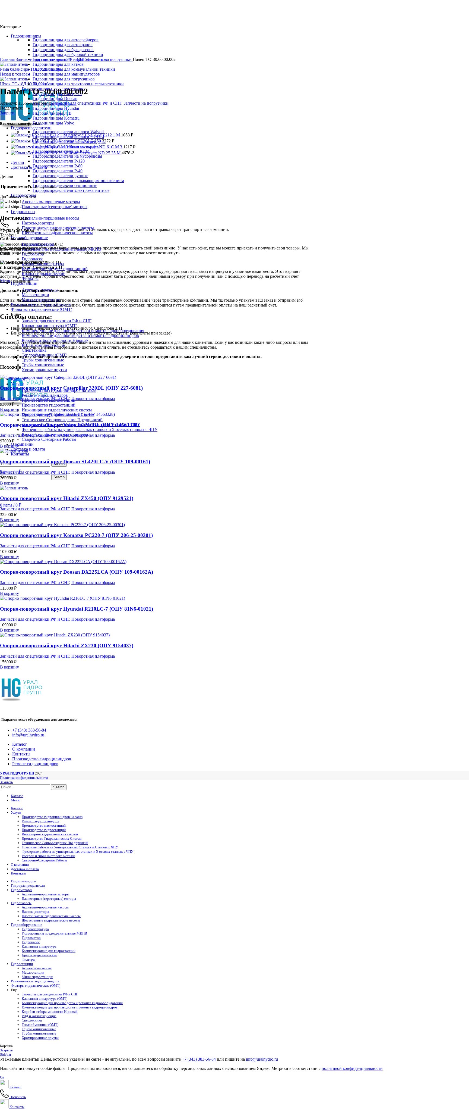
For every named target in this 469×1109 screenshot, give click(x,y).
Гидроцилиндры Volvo (53, 123)
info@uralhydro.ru (262, 1059)
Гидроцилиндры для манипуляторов (66, 74)
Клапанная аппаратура (39, 946)
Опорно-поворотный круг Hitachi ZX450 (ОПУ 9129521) (66, 498)
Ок (2, 1077)
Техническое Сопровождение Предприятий (62, 419)
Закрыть (7, 113)
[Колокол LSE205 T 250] (35, 141)
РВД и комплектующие (39, 1016)
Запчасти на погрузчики (110, 59)
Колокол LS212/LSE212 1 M (94, 135)
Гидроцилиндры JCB (52, 113)
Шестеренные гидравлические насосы (57, 232)
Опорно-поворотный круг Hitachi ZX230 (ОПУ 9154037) (66, 645)
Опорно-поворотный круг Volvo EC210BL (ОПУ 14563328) (69, 425)
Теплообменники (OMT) (40, 1025)
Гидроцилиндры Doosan (55, 98)
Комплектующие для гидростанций (55, 268)
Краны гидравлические (39, 955)
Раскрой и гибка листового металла (48, 856)
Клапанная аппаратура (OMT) (44, 998)
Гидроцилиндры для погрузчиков (64, 79)
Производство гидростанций (48, 405)
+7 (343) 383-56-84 (199, 1059)
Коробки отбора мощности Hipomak (50, 1012)
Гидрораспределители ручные (60, 175)
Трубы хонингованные (43, 360)
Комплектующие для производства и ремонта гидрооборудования (72, 1003)
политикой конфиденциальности (352, 1068)
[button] (9, 409)
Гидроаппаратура (38, 244)
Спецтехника (34, 350)
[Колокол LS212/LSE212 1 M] (39, 135)
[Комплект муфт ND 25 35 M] (39, 153)
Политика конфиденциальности (24, 778)
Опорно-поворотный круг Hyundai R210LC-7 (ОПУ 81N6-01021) (76, 609)
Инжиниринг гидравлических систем (57, 410)
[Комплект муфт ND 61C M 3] (40, 147)
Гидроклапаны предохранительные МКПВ (54, 933)
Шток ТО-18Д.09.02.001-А (24, 84)
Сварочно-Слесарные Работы (49, 439)
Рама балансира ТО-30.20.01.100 (30, 69)
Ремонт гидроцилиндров (45, 395)
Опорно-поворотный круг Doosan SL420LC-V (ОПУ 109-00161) (75, 461)
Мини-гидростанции (37, 977)
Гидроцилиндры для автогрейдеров (66, 40)
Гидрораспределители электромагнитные (71, 190)
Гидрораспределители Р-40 (58, 170)
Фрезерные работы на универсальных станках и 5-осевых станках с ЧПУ (89, 429)
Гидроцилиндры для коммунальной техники (74, 69)
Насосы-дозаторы (38, 223)
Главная (8, 59)
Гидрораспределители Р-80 (58, 166)
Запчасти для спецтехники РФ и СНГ (56, 320)
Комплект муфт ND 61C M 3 (96, 147)
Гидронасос (32, 259)
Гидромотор (31, 938)
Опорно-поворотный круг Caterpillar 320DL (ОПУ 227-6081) (71, 388)
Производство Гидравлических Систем (51, 838)
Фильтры (28, 959)
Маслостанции (35, 294)
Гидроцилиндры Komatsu (56, 118)
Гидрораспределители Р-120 (59, 161)
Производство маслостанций (44, 825)
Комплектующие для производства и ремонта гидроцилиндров (70, 1007)
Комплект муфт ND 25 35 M (95, 153)
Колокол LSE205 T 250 (80, 141)
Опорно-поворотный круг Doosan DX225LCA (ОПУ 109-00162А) (76, 572)
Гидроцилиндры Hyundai (56, 108)
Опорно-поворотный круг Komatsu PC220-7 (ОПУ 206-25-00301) (76, 535)
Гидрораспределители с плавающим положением (78, 180)
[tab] (195, 162)
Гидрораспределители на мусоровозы (67, 156)
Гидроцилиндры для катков (58, 64)
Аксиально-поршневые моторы (51, 201)
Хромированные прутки (44, 369)
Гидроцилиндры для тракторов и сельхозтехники (78, 84)
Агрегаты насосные (37, 968)
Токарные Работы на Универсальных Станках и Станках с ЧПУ (70, 847)
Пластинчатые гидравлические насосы (51, 916)
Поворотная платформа (93, 398)
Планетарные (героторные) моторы (54, 206)
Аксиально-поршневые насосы (50, 218)
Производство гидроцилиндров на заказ (52, 817)
